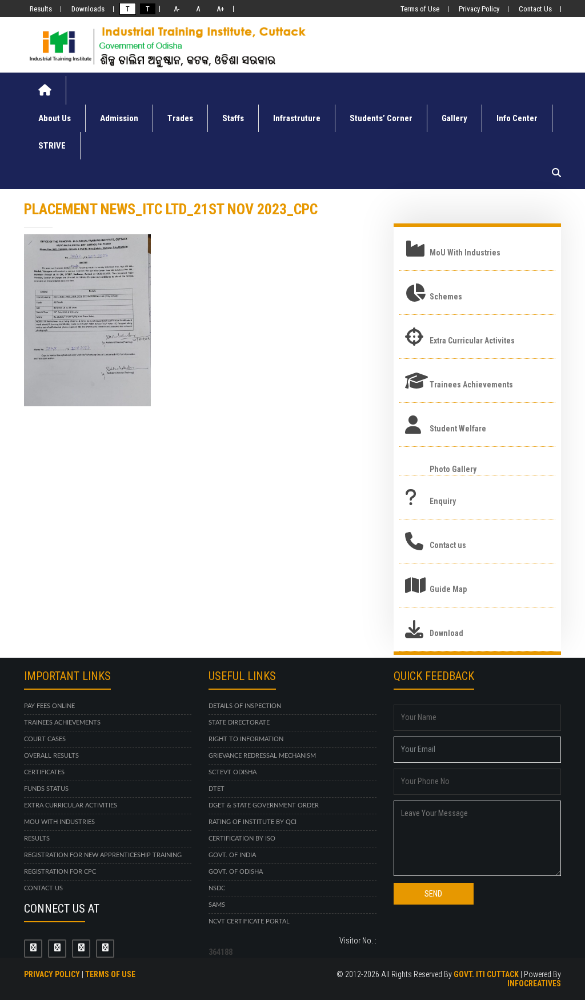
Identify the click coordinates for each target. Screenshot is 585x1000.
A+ (219, 9)
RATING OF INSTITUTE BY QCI (252, 822)
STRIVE (52, 146)
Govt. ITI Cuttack (486, 974)
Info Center (517, 118)
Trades (180, 118)
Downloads (88, 9)
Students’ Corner (381, 118)
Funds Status (46, 789)
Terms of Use (419, 9)
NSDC (217, 888)
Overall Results (51, 756)
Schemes (446, 296)
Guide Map (448, 589)
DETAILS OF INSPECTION (245, 706)
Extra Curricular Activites (472, 340)
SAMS (217, 905)
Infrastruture (296, 118)
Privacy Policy (479, 9)
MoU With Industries (465, 252)
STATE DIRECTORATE (239, 722)
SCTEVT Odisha (233, 772)
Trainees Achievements (471, 384)
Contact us (448, 545)
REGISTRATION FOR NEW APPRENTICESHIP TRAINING (103, 855)
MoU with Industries (59, 822)
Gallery (454, 118)
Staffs (233, 118)
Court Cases (45, 739)
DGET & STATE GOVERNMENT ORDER (264, 805)
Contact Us (535, 9)
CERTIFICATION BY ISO (242, 838)
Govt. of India (232, 855)
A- (174, 9)
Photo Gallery (453, 469)
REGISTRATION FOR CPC (60, 872)
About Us (54, 118)
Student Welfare (458, 428)
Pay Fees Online (49, 706)
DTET (217, 789)
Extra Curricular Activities (70, 805)
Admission (119, 118)
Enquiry (443, 501)
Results (41, 9)
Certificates (44, 772)
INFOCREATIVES (534, 983)
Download (446, 633)
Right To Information (246, 739)
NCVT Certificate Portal (249, 921)
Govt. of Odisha (236, 872)
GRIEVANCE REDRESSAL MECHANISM (262, 756)
